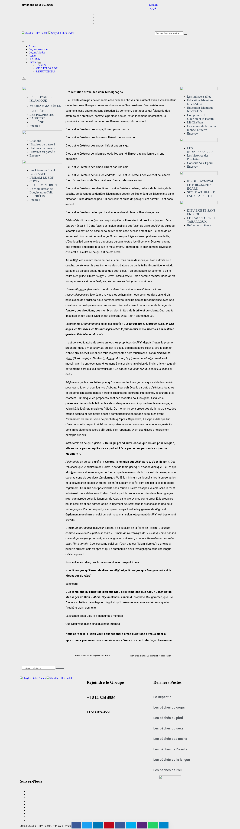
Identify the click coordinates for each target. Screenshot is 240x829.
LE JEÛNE (37, 122)
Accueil (33, 46)
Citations (35, 140)
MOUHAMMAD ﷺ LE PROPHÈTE (45, 108)
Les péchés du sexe (168, 728)
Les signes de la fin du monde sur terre (201, 128)
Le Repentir (162, 697)
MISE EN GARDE (47, 68)
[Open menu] (39, 62)
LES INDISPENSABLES (200, 150)
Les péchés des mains (170, 739)
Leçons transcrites (38, 49)
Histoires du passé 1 (42, 144)
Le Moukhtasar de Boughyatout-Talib (41, 190)
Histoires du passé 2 (42, 148)
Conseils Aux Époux (200, 163)
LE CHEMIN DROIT (43, 185)
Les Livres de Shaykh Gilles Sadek (43, 172)
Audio (32, 55)
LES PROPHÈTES (42, 114)
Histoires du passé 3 (42, 152)
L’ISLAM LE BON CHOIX (42, 179)
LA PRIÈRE (37, 118)
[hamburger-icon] (23, 41)
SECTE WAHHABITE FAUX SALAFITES (201, 194)
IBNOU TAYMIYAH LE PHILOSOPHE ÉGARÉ (200, 184)
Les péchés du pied (168, 718)
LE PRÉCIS (37, 196)
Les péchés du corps (169, 707)
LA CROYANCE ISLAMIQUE (40, 98)
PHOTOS (34, 58)
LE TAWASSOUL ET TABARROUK (201, 219)
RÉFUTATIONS (45, 71)
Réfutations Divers (199, 225)
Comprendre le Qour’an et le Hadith (200, 116)
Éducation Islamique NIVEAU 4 (200, 102)
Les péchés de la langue (171, 760)
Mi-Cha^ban (195, 122)
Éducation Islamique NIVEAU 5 (200, 109)
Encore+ (33, 61)
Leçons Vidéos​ (37, 52)
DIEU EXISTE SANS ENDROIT (201, 212)
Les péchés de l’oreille (170, 749)
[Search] (185, 34)
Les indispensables (199, 96)
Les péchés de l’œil (168, 770)
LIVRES (41, 65)
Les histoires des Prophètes (197, 157)
